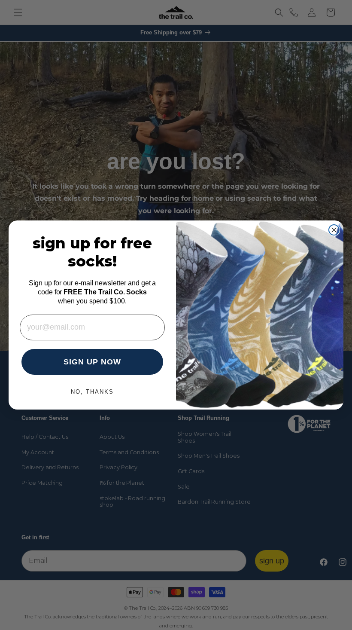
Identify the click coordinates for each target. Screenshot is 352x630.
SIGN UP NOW (92, 362)
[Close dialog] (334, 230)
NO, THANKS (92, 391)
